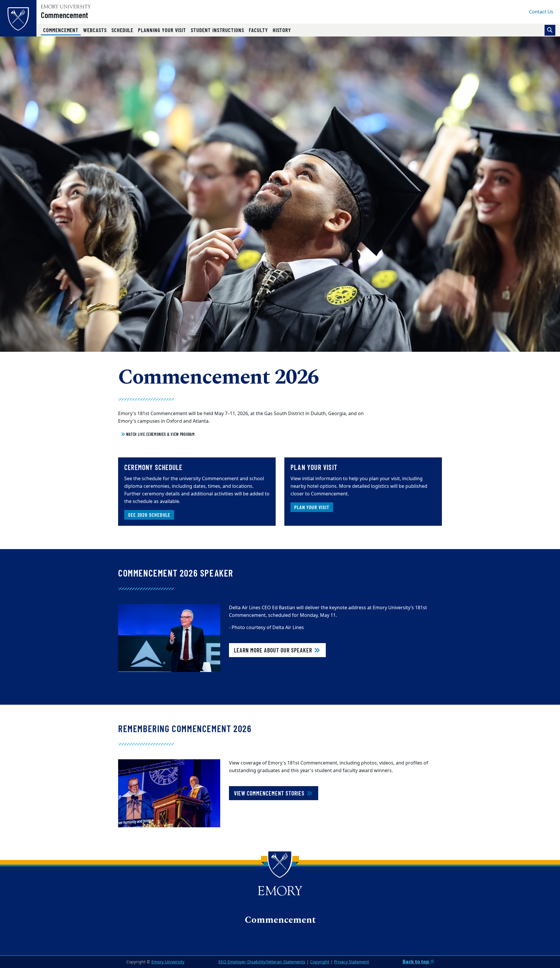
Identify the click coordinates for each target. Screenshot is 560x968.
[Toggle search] (550, 30)
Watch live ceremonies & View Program (160, 434)
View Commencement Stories (270, 793)
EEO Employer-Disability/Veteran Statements (261, 962)
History (282, 30)
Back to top (416, 961)
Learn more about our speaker (274, 650)
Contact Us (541, 11)
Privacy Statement (351, 962)
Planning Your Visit (162, 30)
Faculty (258, 30)
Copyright (319, 962)
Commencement (64, 15)
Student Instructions (217, 30)
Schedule (122, 30)
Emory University (167, 962)
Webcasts (95, 30)
